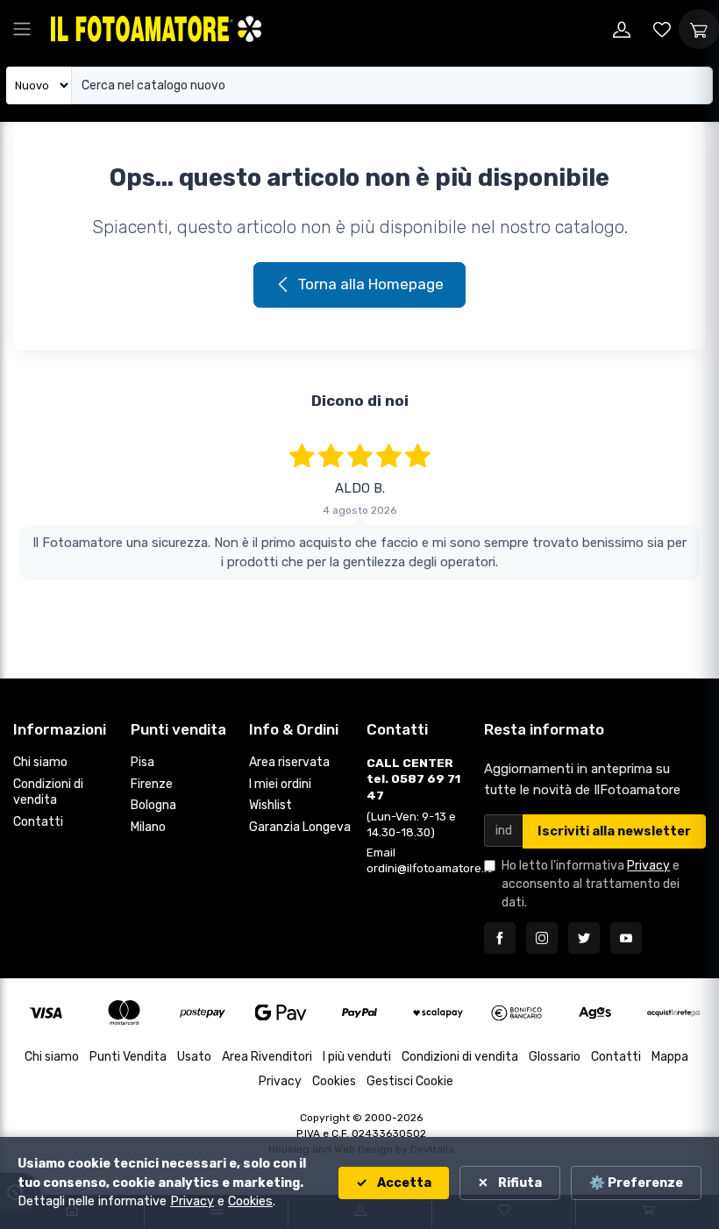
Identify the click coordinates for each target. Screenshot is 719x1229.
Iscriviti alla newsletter (614, 831)
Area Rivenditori (267, 1056)
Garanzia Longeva (300, 827)
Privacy (648, 865)
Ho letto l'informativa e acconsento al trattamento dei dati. (591, 884)
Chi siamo (40, 762)
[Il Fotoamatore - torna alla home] (156, 28)
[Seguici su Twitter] (584, 938)
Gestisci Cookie (410, 1081)
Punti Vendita (128, 1056)
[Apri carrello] (699, 29)
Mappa (669, 1056)
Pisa (142, 762)
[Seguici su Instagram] (542, 938)
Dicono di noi (360, 400)
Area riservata (289, 762)
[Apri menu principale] (22, 29)
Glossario (554, 1056)
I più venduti (357, 1056)
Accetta (402, 1183)
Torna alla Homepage (370, 284)
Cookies (334, 1081)
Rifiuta (518, 1183)
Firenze (152, 784)
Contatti (38, 821)
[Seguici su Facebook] (500, 938)
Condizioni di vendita (48, 792)
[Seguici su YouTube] (626, 938)
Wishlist (270, 805)
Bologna (153, 805)
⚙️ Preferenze (636, 1183)
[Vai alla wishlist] (662, 29)
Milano (148, 827)
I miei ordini (280, 784)
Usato (194, 1056)
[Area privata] (622, 29)
